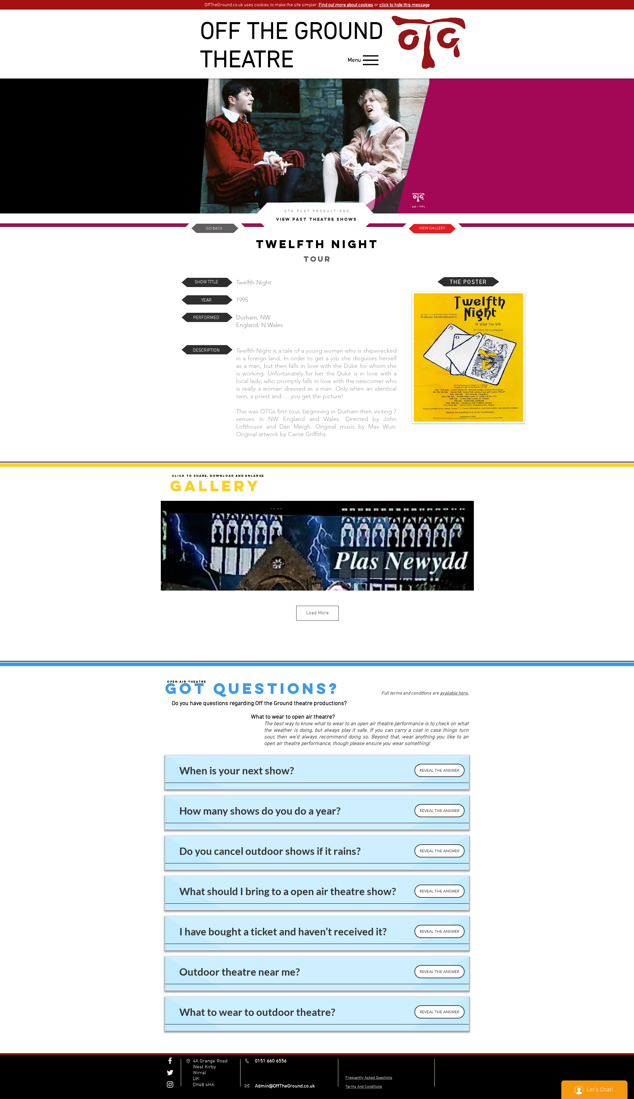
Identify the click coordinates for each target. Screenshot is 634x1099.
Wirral (199, 1073)
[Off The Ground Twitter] (170, 1072)
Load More (317, 613)
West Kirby (204, 1067)
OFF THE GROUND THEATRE (291, 46)
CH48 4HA (203, 1085)
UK (196, 1079)
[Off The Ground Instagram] (170, 1084)
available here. (454, 693)
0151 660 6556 (271, 1061)
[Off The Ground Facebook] (170, 1060)
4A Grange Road (210, 1061)
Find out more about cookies (346, 5)
